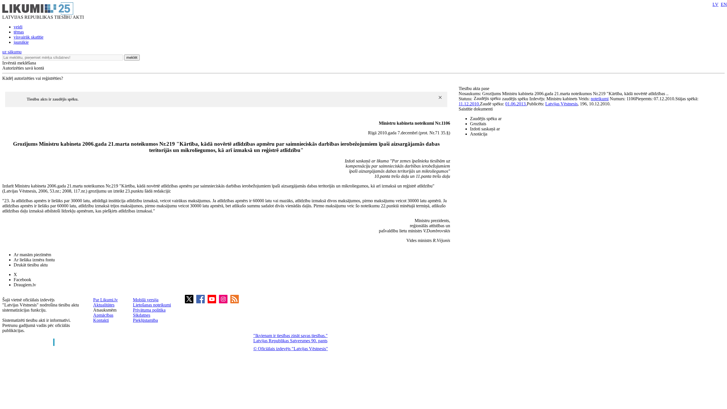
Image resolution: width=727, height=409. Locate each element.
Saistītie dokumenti (476, 109)
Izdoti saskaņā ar (485, 128)
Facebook (22, 279)
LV (715, 4)
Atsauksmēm (104, 310)
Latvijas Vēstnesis (561, 103)
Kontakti (101, 320)
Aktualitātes (103, 304)
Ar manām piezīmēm (32, 254)
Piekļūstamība (145, 320)
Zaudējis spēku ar (486, 118)
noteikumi (600, 98)
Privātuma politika (149, 310)
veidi (18, 26)
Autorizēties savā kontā (23, 68)
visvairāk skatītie (28, 37)
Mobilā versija (145, 299)
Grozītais (478, 123)
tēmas (19, 32)
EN (724, 4)
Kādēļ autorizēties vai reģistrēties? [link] (32, 78)
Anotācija (478, 134)
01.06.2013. (516, 103)
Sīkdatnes (141, 315)
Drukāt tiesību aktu (31, 264)
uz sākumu (12, 51)
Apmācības (103, 315)
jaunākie (21, 42)
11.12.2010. (469, 103)
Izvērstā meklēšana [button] (19, 62)
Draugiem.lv (25, 284)
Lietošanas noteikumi (152, 304)
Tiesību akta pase (474, 88)
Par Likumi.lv (105, 299)
